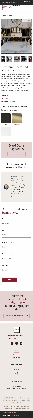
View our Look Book (17, 154)
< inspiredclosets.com (8, 2)
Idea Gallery (16, 369)
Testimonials (16, 357)
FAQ (16, 374)
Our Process (16, 355)
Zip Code (5, 265)
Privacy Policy (9, 406)
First (3, 219)
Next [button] (30, 36)
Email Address (7, 242)
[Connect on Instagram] (16, 343)
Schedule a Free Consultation (16, 315)
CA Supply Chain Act (22, 408)
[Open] (28, 7)
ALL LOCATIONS (28, 1)
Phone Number (7, 254)
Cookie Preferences (22, 406)
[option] (16, 36)
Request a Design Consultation (16, 388)
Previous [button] (2, 36)
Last (3, 230)
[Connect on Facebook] (12, 343)
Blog (16, 372)
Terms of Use (8, 408)
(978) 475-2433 (13, 7)
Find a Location (16, 386)
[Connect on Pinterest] (21, 343)
